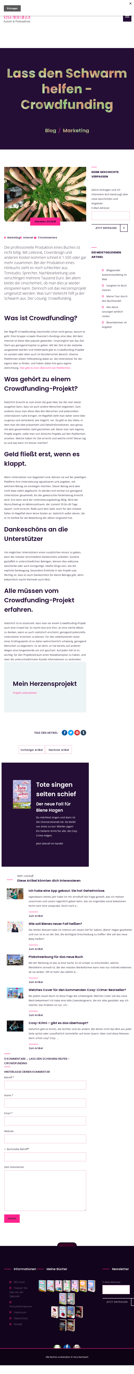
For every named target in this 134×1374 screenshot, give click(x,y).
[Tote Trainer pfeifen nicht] (91, 1286)
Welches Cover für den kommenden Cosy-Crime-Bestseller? (77, 990)
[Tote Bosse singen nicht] (67, 1286)
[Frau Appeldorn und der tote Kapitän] (71, 1312)
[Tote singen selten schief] (63, 1299)
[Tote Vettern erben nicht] (71, 1299)
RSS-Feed (19, 1282)
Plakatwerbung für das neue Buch (56, 957)
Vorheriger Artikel (31, 750)
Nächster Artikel (59, 750)
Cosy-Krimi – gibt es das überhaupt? (58, 1023)
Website (9, 1131)
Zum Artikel (36, 916)
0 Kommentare (47, 237)
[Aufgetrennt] (71, 1325)
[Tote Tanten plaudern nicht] (83, 1286)
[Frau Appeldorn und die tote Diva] (79, 1312)
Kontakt (18, 1324)
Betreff (9, 1077)
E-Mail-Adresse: (100, 208)
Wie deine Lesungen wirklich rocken (112, 311)
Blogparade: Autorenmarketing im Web (114, 275)
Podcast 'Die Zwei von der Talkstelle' (18, 1292)
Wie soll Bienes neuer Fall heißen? (55, 924)
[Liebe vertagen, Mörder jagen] (50, 1286)
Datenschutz (21, 1318)
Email (8, 1113)
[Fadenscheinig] (63, 1325)
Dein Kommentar (14, 1167)
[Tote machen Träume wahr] (59, 1286)
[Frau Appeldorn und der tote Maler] (55, 1312)
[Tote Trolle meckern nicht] (75, 1286)
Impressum (20, 1312)
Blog (50, 130)
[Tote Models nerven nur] (42, 1286)
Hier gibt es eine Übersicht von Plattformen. (45, 367)
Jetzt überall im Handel (49, 843)
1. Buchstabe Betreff (16, 1149)
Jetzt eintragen (106, 228)
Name (8, 1095)
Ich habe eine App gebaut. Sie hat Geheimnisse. (67, 890)
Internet (28, 237)
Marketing (76, 130)
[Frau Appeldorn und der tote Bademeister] (63, 1312)
